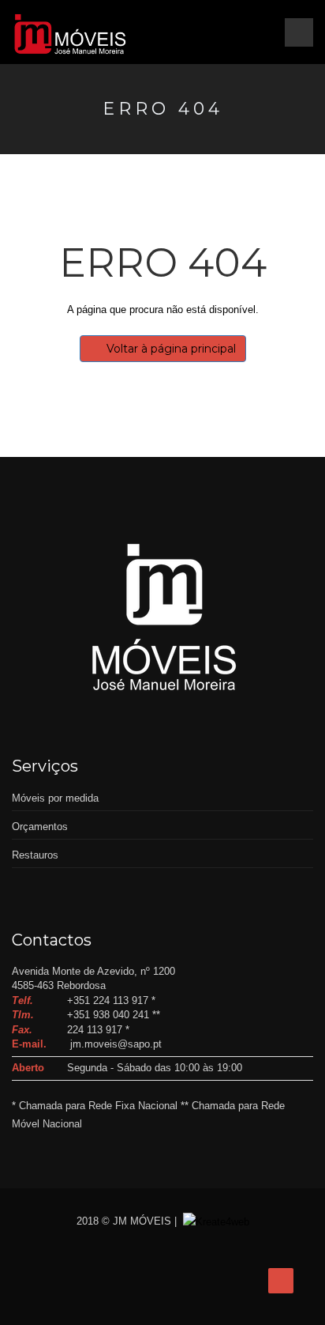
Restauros (35, 855)
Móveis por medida (55, 798)
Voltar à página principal (171, 349)
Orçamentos (40, 826)
